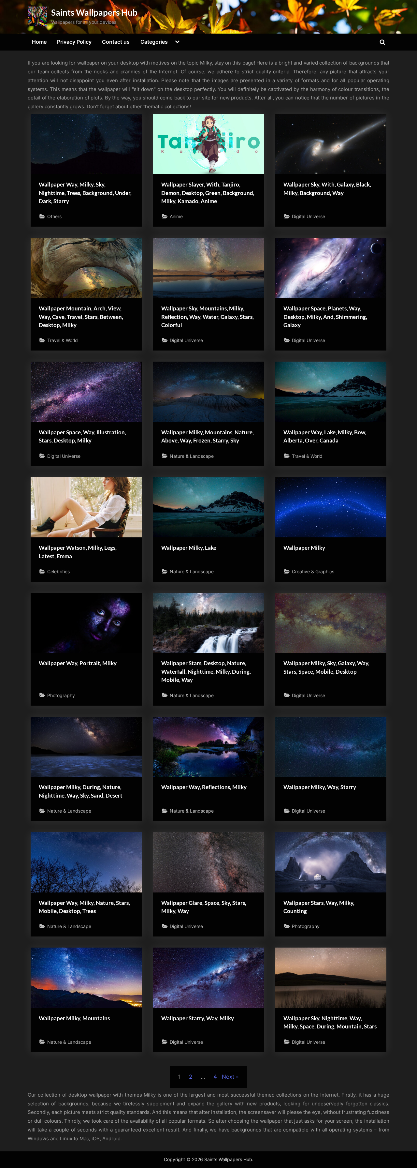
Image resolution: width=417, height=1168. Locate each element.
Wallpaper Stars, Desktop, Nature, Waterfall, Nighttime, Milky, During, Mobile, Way (206, 671)
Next (228, 1076)
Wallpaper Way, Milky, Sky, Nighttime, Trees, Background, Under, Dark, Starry (85, 192)
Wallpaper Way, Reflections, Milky (204, 787)
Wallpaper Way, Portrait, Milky (78, 663)
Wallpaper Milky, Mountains (74, 1018)
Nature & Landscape (192, 456)
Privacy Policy (74, 41)
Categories (154, 41)
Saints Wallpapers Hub (94, 12)
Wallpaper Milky (304, 547)
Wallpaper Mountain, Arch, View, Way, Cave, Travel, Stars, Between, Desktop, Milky (81, 316)
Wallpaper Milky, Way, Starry (319, 787)
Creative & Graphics (313, 571)
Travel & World (62, 340)
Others (54, 216)
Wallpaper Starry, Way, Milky (197, 1018)
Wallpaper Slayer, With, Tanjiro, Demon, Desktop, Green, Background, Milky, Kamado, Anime (207, 192)
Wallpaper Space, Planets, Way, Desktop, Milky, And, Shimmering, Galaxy (325, 316)
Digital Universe (308, 216)
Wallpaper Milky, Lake (188, 547)
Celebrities (58, 571)
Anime (176, 216)
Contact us (116, 41)
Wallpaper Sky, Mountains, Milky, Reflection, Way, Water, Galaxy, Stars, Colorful (207, 316)
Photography (61, 695)
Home (39, 41)
